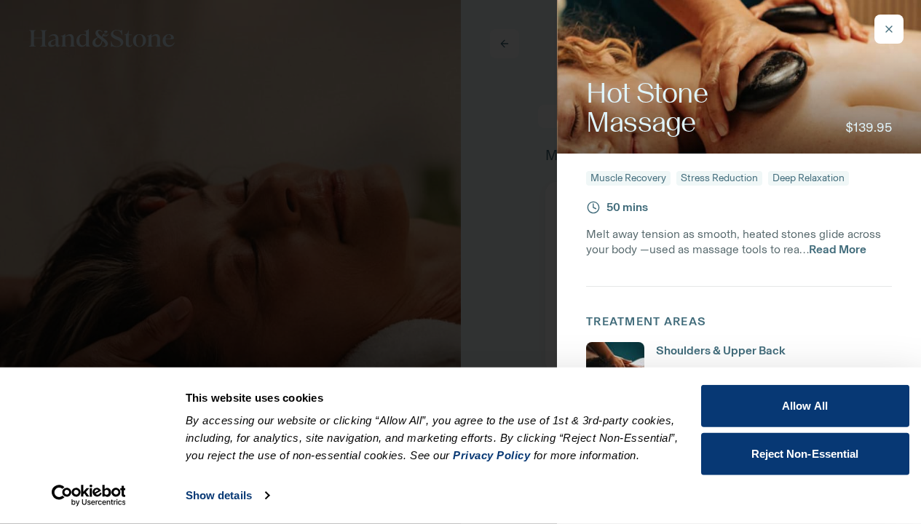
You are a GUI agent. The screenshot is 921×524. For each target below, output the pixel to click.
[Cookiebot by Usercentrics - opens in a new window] (88, 496)
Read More (837, 249)
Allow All (805, 406)
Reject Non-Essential (805, 453)
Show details (219, 495)
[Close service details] (889, 29)
